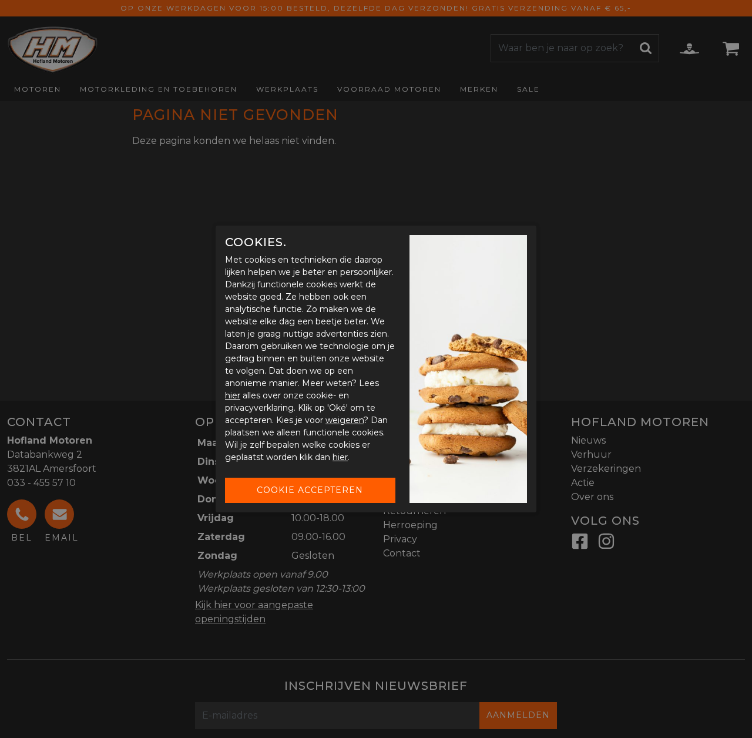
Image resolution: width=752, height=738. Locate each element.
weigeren (344, 420)
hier (232, 395)
